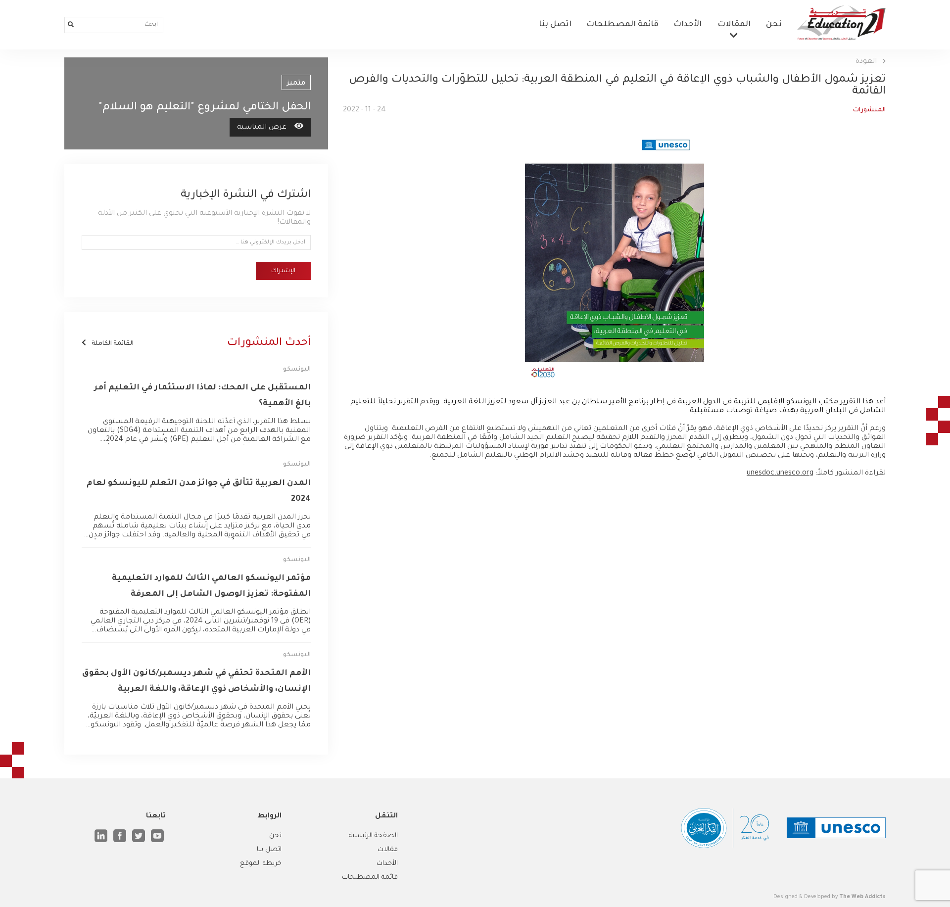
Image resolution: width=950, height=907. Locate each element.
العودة (867, 62)
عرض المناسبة (261, 128)
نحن (774, 24)
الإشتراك (283, 271)
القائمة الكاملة (112, 343)
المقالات (734, 24)
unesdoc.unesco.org (780, 473)
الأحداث (687, 24)
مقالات (388, 850)
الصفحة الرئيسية (373, 836)
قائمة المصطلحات (622, 24)
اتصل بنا (555, 24)
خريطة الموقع (261, 863)
